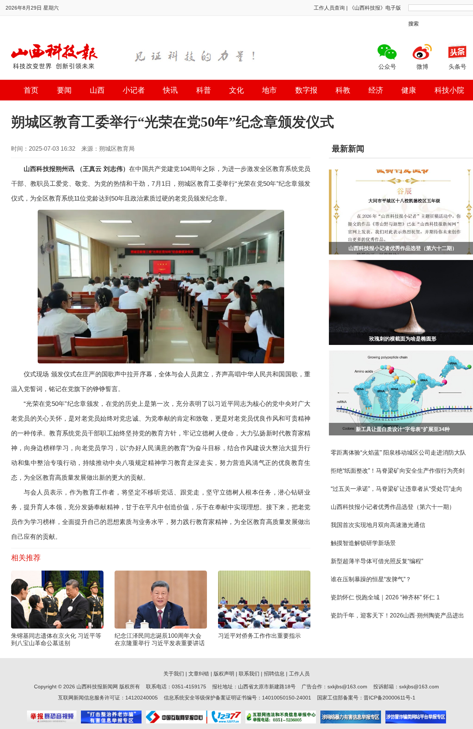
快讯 (170, 90)
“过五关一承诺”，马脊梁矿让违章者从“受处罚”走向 (396, 489)
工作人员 (299, 674)
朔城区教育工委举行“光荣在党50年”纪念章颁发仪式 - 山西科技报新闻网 (54, 56)
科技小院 (449, 90)
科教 (343, 90)
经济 (375, 90)
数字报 (306, 90)
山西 (97, 90)
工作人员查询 (329, 8)
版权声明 (224, 674)
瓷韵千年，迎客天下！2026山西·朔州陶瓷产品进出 (397, 615)
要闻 (64, 90)
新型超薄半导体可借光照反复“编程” (377, 561)
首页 (31, 90)
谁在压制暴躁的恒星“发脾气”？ (371, 579)
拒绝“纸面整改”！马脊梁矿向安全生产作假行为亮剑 (398, 471)
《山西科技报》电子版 (375, 8)
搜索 (413, 23)
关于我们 (173, 674)
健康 (408, 90)
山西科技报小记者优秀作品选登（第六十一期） (393, 507)
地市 (269, 90)
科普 (203, 90)
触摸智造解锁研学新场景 (363, 543)
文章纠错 (198, 674)
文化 (236, 90)
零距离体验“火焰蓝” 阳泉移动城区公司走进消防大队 (398, 452)
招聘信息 (274, 674)
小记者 (134, 90)
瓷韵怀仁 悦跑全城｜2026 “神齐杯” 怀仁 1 (385, 597)
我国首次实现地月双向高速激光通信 (378, 525)
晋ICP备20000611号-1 (389, 698)
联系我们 (249, 674)
